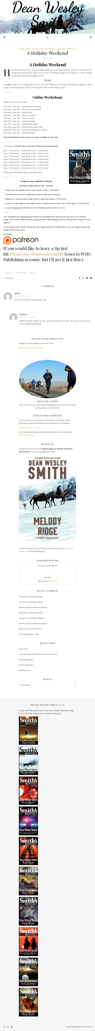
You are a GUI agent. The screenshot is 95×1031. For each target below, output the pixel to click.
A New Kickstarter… (34, 629)
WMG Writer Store (26, 435)
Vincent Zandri (24, 623)
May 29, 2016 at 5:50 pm (26, 317)
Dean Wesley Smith (47, 14)
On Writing (37, 49)
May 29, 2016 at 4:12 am (21, 296)
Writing (32, 273)
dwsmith (9, 278)
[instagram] (8, 1027)
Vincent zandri (24, 607)
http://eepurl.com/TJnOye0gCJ (31, 348)
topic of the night (21, 273)
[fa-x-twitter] (4, 1027)
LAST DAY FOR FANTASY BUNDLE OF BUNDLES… (38, 654)
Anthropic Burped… (36, 596)
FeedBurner (53, 581)
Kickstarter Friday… (32, 634)
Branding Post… (25, 670)
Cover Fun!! (23, 649)
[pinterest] (11, 1027)
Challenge (25, 49)
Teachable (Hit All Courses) (29, 427)
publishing (50, 49)
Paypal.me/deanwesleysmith (36, 254)
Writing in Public (66, 49)
